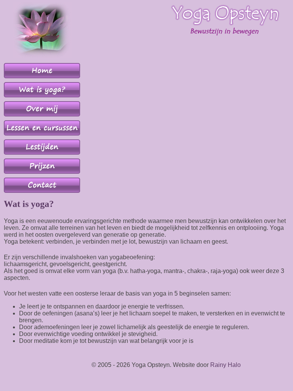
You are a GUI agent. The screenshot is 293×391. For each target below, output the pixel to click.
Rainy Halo (225, 365)
